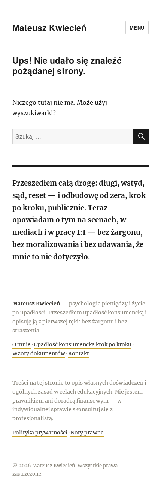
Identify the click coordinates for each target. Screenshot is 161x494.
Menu (137, 27)
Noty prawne (87, 432)
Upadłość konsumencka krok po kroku (82, 344)
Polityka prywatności (39, 432)
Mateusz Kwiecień (49, 27)
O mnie (21, 344)
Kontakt (78, 353)
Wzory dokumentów (38, 353)
